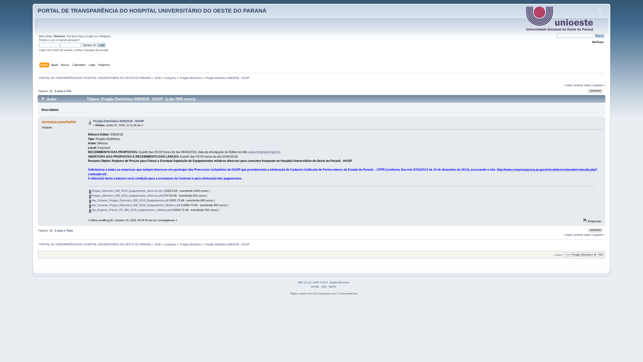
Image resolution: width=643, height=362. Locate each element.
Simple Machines (339, 282)
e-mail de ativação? (68, 39)
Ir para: (558, 254)
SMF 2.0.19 (304, 282)
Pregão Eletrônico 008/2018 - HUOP (118, 121)
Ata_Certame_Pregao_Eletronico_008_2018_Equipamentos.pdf (130, 200)
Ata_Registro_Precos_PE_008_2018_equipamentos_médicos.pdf (131, 209)
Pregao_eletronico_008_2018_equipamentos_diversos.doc (127, 190)
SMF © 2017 (320, 282)
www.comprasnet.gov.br (264, 152)
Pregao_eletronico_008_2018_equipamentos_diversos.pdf (127, 195)
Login (90, 36)
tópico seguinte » (594, 85)
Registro (105, 36)
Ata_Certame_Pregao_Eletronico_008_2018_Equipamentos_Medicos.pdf (135, 205)
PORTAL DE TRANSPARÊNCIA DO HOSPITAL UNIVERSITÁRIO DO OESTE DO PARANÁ (152, 11)
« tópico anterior (573, 85)
